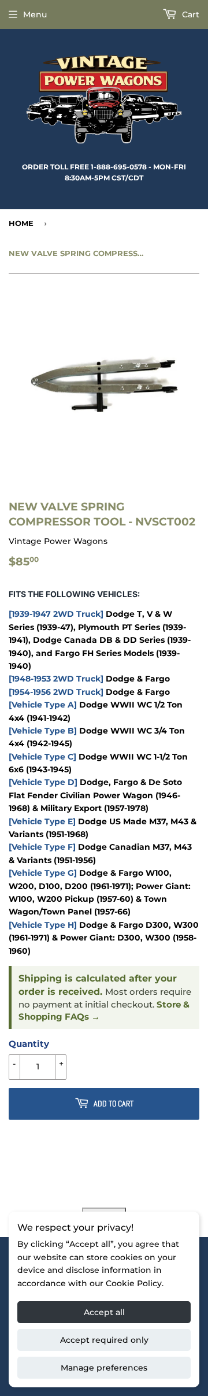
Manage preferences (104, 1367)
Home (21, 223)
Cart (189, 14)
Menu (35, 14)
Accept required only (104, 1340)
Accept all (104, 1312)
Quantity (29, 1043)
